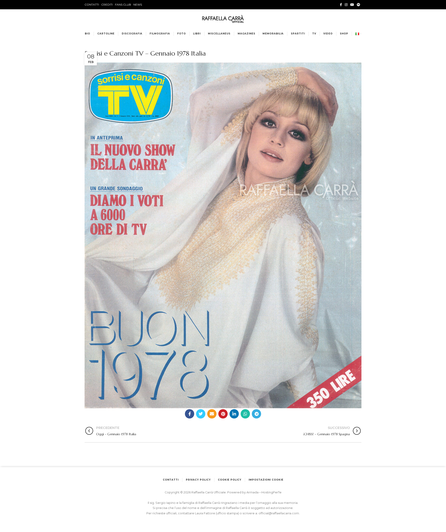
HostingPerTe (271, 492)
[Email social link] (211, 413)
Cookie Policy (229, 479)
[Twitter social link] (200, 413)
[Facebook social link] (340, 5)
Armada (252, 492)
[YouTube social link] (352, 5)
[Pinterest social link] (223, 413)
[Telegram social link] (256, 413)
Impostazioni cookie (266, 479)
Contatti (171, 479)
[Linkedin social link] (234, 413)
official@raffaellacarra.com (279, 513)
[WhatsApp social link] (245, 413)
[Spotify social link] (358, 5)
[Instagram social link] (346, 5)
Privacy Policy (198, 479)
